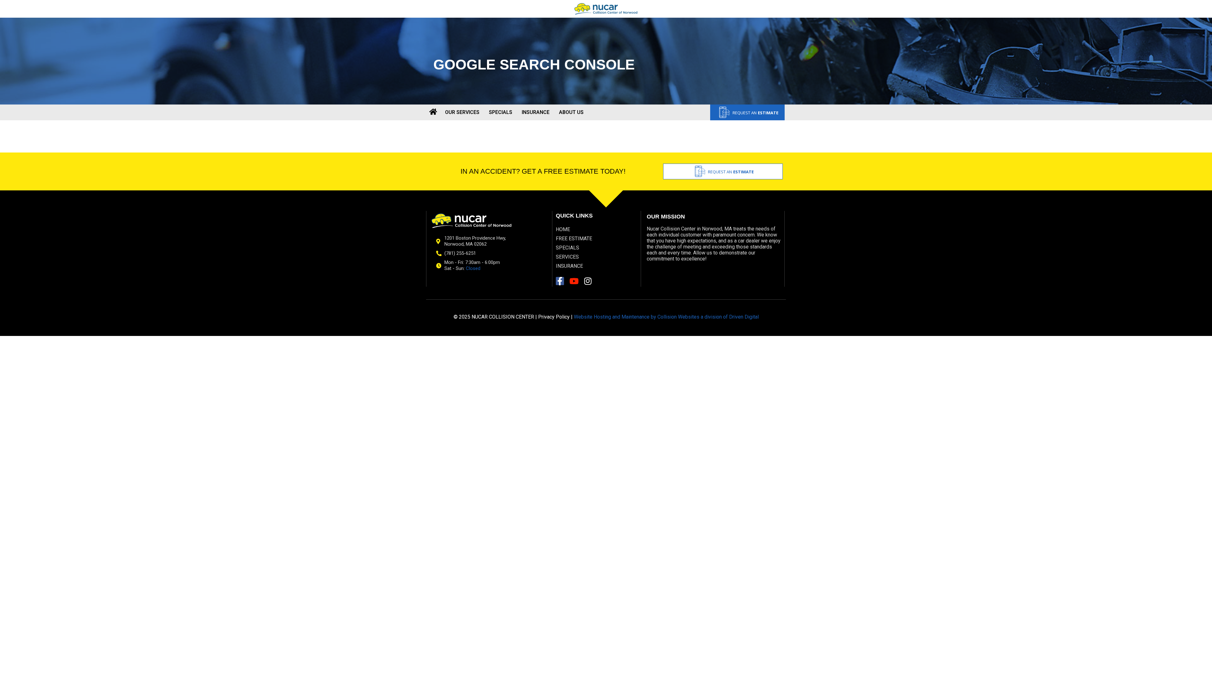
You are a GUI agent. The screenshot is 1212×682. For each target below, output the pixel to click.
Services (567, 257)
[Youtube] (574, 281)
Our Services (462, 112)
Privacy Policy (554, 317)
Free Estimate (574, 239)
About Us (571, 112)
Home (563, 229)
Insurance (536, 112)
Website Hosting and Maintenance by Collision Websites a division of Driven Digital (666, 317)
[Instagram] (588, 281)
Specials (500, 112)
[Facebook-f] (560, 281)
